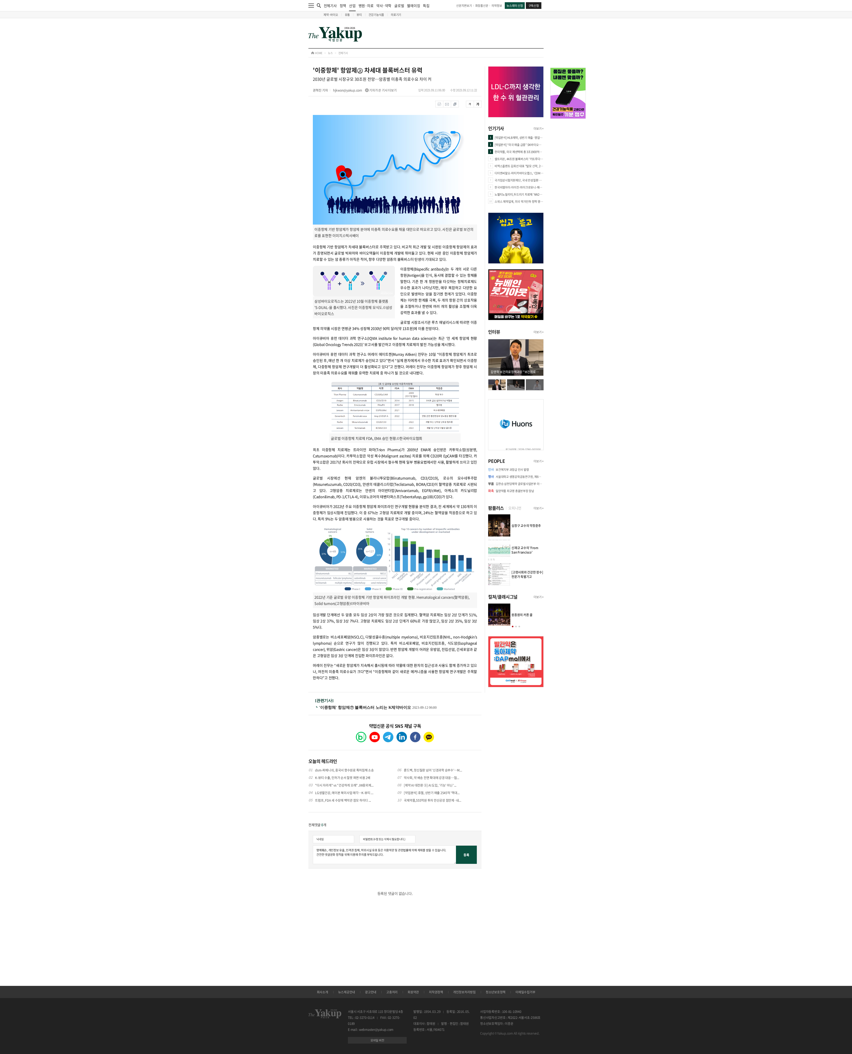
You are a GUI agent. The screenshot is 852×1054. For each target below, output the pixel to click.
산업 (352, 5)
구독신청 (534, 5)
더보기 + (539, 128)
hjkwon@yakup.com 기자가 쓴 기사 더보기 (365, 90)
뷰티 (359, 14)
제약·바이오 (330, 14)
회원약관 (413, 992)
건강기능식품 (376, 14)
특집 (426, 5)
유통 (347, 14)
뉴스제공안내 (346, 992)
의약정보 (496, 5)
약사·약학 (383, 5)
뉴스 (330, 53)
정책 (343, 5)
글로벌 (399, 5)
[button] (512, 626)
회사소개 (322, 992)
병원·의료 (366, 5)
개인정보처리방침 (464, 992)
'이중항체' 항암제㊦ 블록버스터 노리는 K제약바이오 (365, 707)
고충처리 (392, 992)
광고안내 (370, 992)
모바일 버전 (377, 1040)
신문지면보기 (464, 5)
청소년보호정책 (495, 992)
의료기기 (396, 14)
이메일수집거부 (525, 992)
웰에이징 (413, 5)
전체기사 (330, 5)
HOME (318, 53)
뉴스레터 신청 (515, 5)
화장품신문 (481, 5)
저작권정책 (436, 992)
